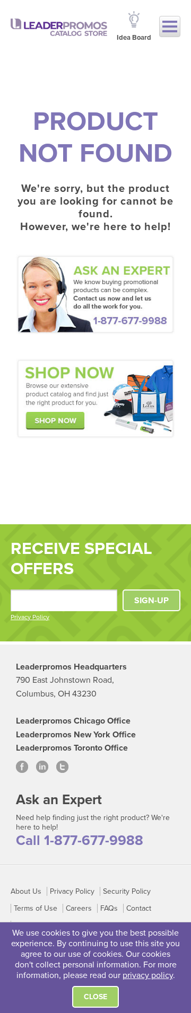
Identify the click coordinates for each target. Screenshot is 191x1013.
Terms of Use (35, 908)
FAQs (109, 908)
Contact (138, 908)
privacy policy (148, 975)
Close (95, 996)
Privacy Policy (30, 617)
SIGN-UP (151, 600)
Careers (79, 908)
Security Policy (127, 891)
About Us (26, 891)
